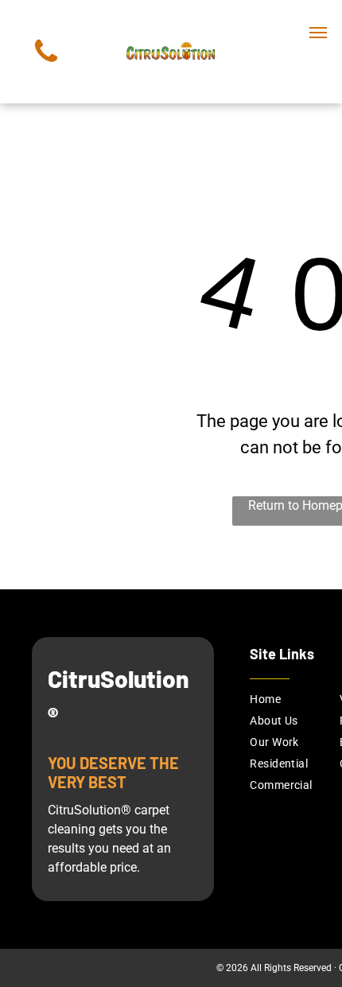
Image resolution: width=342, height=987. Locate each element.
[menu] (318, 33)
